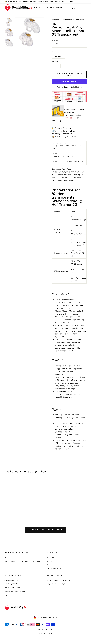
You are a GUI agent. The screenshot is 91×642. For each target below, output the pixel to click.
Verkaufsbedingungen (12, 587)
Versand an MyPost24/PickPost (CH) (66, 155)
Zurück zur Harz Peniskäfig (47, 529)
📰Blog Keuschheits (45, 2)
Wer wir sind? (60, 2)
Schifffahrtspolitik (11, 580)
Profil (6, 557)
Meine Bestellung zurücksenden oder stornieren (22, 561)
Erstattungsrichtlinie (11, 584)
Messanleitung (52, 557)
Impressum (8, 595)
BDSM (59, 7)
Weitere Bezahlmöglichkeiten (69, 87)
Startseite (55, 20)
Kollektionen (65, 20)
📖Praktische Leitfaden (27, 2)
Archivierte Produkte (54, 568)
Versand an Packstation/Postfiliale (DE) (67, 146)
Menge (55, 61)
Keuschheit (47, 7)
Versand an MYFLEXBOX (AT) (68, 162)
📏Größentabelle (10, 2)
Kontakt (70, 2)
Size (54, 51)
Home (37, 7)
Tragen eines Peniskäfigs (56, 584)
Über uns (50, 565)
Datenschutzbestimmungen (14, 591)
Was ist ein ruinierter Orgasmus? (59, 580)
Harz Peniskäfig (77, 20)
